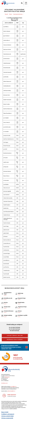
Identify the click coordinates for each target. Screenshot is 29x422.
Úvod (6, 14)
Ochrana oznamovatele (7, 418)
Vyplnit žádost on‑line (15, 335)
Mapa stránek (4, 412)
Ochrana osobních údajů (7, 416)
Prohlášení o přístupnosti (7, 414)
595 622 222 (7, 377)
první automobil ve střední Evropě (18, 357)
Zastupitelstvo (18, 14)
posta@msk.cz (14, 386)
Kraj (10, 14)
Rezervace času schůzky (15, 339)
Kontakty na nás (4, 383)
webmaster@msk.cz (11, 391)
